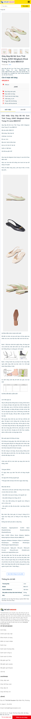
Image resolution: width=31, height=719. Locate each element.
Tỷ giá (10, 713)
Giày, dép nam (4, 680)
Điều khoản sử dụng (6, 637)
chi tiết (23, 109)
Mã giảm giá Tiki (5, 660)
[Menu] (29, 2)
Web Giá (2, 714)
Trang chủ (2, 9)
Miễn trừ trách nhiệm (6, 641)
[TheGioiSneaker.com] (10, 2)
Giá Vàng (26, 713)
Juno (10, 64)
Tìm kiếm (25, 6)
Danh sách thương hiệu (7, 649)
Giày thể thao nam (6, 684)
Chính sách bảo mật (6, 633)
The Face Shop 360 (18, 713)
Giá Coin (7, 714)
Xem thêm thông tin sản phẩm (15, 574)
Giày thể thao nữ (5, 691)
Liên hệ (2, 671)
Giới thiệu (8, 109)
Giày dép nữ (4, 688)
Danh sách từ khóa (6, 656)
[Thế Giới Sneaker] (8, 609)
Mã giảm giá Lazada (6, 664)
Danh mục (3, 645)
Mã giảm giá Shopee (6, 668)
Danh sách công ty (6, 652)
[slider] (4, 51)
